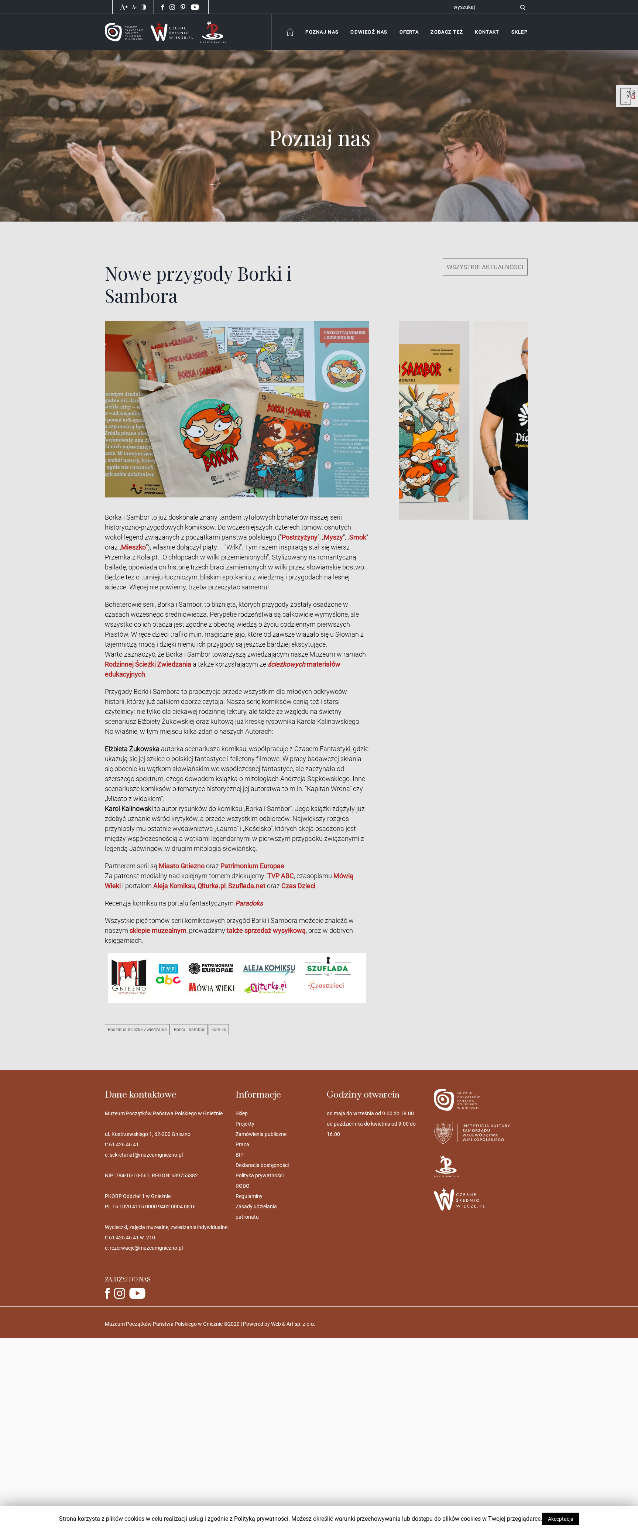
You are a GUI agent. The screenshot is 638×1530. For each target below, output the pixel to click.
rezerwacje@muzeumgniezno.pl (146, 1248)
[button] (487, 32)
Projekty (245, 1124)
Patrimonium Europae (252, 866)
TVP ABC (280, 876)
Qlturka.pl (212, 886)
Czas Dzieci (298, 886)
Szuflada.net (246, 886)
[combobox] (321, 32)
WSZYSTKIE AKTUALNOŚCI (485, 267)
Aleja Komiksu (174, 886)
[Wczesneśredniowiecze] (172, 31)
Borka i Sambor (189, 1029)
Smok (357, 537)
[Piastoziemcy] (213, 31)
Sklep (242, 1113)
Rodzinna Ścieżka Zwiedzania (137, 1029)
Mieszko (133, 547)
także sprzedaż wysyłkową (266, 930)
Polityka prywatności (260, 1175)
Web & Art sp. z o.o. (293, 1324)
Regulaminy (249, 1196)
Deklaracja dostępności (262, 1165)
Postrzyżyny (300, 537)
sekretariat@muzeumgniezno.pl (146, 1155)
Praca (242, 1144)
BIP (240, 1155)
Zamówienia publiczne (261, 1134)
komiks (219, 1029)
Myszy (333, 537)
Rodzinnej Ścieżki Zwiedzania (148, 664)
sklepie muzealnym (158, 930)
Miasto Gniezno (182, 866)
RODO (243, 1186)
